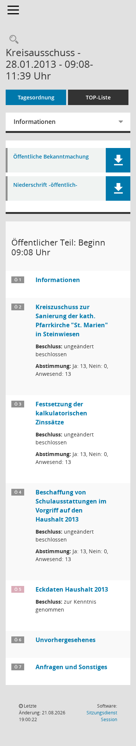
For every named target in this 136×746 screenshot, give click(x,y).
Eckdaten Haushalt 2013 (72, 589)
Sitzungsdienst (102, 716)
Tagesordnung (36, 97)
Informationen (35, 121)
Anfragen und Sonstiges (71, 667)
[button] (118, 160)
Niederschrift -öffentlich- (45, 185)
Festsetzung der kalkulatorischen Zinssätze (61, 413)
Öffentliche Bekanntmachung (51, 157)
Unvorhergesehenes (66, 640)
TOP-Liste (98, 97)
